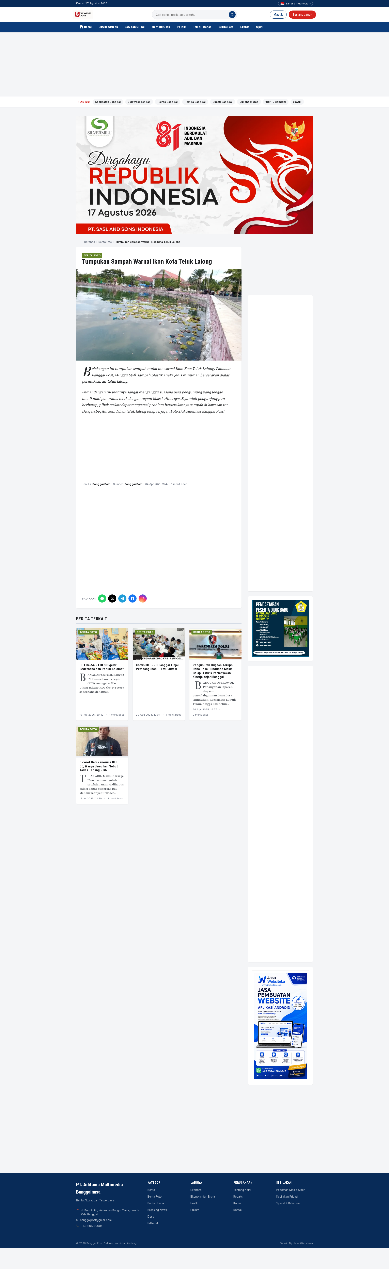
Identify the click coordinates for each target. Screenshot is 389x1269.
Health (194, 1203)
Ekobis (244, 27)
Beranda (89, 241)
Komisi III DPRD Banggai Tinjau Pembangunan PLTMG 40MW (158, 667)
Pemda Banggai (195, 101)
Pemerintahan (202, 27)
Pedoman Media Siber (290, 1190)
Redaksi (238, 1196)
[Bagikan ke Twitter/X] (112, 598)
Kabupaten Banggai (108, 101)
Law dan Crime (135, 27)
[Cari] (232, 14)
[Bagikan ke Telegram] (122, 598)
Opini (259, 27)
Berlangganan (302, 14)
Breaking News (157, 1210)
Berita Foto (225, 27)
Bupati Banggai (223, 101)
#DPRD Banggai (275, 101)
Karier (237, 1203)
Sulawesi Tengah (139, 101)
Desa (150, 1216)
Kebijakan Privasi (287, 1196)
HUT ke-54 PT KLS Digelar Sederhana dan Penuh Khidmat (101, 667)
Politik (181, 27)
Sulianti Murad (249, 101)
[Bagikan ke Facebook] (132, 598)
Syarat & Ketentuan (288, 1203)
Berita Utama (155, 1203)
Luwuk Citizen (108, 27)
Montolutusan (161, 27)
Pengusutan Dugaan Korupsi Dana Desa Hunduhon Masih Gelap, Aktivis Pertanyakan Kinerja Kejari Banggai (213, 671)
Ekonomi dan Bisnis (203, 1196)
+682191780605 (92, 1226)
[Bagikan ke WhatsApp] (102, 598)
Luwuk (297, 101)
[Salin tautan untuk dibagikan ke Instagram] (143, 598)
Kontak (237, 1210)
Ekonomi (196, 1190)
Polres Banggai (167, 101)
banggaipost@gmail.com (96, 1220)
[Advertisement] (194, 64)
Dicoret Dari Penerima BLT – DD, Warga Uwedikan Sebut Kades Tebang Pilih (99, 766)
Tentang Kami (242, 1190)
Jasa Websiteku (303, 1243)
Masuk (278, 14)
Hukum (194, 1210)
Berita (151, 1190)
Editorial (152, 1223)
